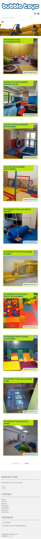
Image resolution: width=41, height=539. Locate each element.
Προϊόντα (4, 503)
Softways (10, 536)
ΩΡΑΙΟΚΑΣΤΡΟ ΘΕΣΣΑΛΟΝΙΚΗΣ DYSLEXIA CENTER (16, 83)
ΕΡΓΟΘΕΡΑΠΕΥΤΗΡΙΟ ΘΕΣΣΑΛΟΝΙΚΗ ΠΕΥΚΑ (18, 380)
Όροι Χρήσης (5, 512)
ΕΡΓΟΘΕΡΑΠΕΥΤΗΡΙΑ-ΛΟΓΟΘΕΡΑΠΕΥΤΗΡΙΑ (12, 41)
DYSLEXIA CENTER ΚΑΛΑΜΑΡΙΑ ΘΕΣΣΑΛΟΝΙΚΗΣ (16, 125)
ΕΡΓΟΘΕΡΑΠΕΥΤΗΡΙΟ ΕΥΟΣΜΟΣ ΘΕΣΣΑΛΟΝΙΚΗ (16, 337)
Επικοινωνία (4, 510)
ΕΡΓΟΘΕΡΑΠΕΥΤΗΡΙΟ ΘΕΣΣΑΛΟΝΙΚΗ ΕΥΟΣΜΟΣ (18, 253)
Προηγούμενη (15, 463)
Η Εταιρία (4, 501)
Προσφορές (4, 506)
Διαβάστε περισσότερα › (30, 72)
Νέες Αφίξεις (5, 508)
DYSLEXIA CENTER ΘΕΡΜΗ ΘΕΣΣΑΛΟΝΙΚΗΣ (14, 168)
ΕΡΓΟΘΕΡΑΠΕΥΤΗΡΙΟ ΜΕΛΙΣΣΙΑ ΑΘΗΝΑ (16, 422)
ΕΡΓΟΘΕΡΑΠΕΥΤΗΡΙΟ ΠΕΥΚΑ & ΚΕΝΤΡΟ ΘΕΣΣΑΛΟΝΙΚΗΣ (16, 295)
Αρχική (3, 499)
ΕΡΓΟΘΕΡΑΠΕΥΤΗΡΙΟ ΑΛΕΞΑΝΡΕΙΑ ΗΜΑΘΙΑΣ (17, 210)
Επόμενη (27, 463)
